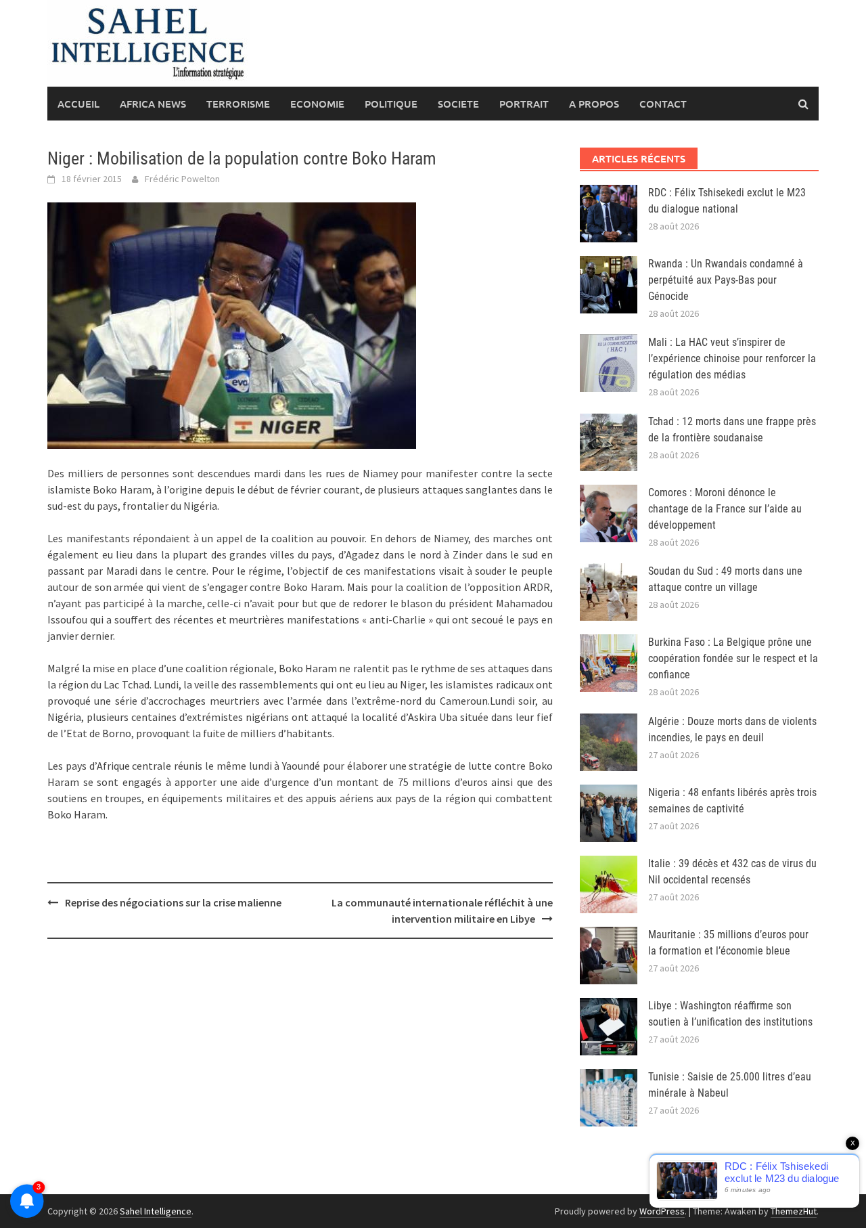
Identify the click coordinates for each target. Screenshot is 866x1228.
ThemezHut (794, 1211)
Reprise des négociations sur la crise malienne (173, 902)
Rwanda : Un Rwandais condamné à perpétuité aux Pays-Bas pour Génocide (725, 280)
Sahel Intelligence (155, 1211)
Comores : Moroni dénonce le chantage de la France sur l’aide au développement (725, 508)
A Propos (594, 103)
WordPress (662, 1211)
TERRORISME (238, 103)
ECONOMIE (317, 103)
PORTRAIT (524, 103)
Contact (663, 103)
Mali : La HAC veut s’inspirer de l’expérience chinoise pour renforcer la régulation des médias (732, 358)
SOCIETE (458, 103)
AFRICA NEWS (153, 103)
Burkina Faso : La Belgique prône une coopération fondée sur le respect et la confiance (733, 658)
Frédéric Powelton (182, 179)
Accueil (78, 103)
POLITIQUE (391, 103)
